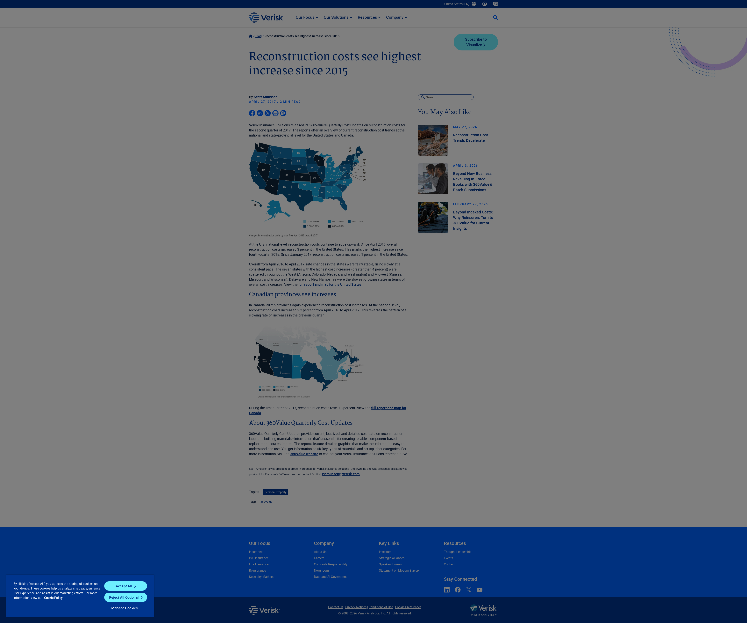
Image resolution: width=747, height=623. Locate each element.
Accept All (124, 586)
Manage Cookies (124, 608)
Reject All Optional (124, 597)
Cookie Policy (53, 598)
